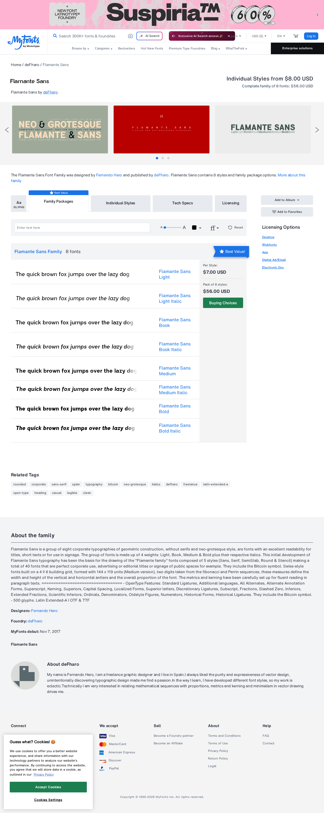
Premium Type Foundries (187, 48)
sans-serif (59, 484)
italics (156, 484)
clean (87, 493)
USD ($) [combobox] (257, 36)
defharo (172, 484)
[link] (54, 36)
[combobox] (106, 36)
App (265, 252)
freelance (190, 484)
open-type (21, 493)
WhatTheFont (235, 48)
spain (76, 484)
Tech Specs (182, 203)
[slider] (172, 227)
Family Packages (58, 201)
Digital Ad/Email (274, 260)
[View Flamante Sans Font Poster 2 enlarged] (161, 129)
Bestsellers (126, 48)
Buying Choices (223, 303)
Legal (212, 766)
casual (56, 493)
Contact (268, 743)
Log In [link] (311, 36)
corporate (39, 484)
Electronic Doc (273, 267)
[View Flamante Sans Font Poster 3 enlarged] (263, 129)
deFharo (32, 64)
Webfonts (269, 244)
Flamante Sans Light (175, 274)
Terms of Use (218, 743)
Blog (214, 48)
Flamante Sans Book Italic (175, 346)
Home (16, 64)
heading (40, 493)
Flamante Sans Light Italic (175, 298)
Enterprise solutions (297, 48)
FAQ (266, 736)
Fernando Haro (109, 175)
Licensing (230, 203)
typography (94, 484)
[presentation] (7, 130)
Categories (102, 48)
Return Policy (218, 758)
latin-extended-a (215, 484)
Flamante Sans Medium (175, 371)
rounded (19, 484)
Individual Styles (120, 203)
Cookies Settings (48, 799)
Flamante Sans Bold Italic (175, 428)
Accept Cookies (48, 787)
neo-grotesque (135, 484)
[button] (318, 14)
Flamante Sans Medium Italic (175, 390)
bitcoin (113, 484)
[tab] (157, 158)
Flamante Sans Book (175, 322)
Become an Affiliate (168, 743)
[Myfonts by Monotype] (23, 42)
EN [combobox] (279, 36)
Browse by (79, 48)
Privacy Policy (218, 751)
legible (72, 493)
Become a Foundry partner (174, 736)
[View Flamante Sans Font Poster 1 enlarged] (60, 129)
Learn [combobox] (233, 36)
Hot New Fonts (152, 48)
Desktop (268, 237)
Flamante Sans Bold (175, 408)
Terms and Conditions (224, 736)
